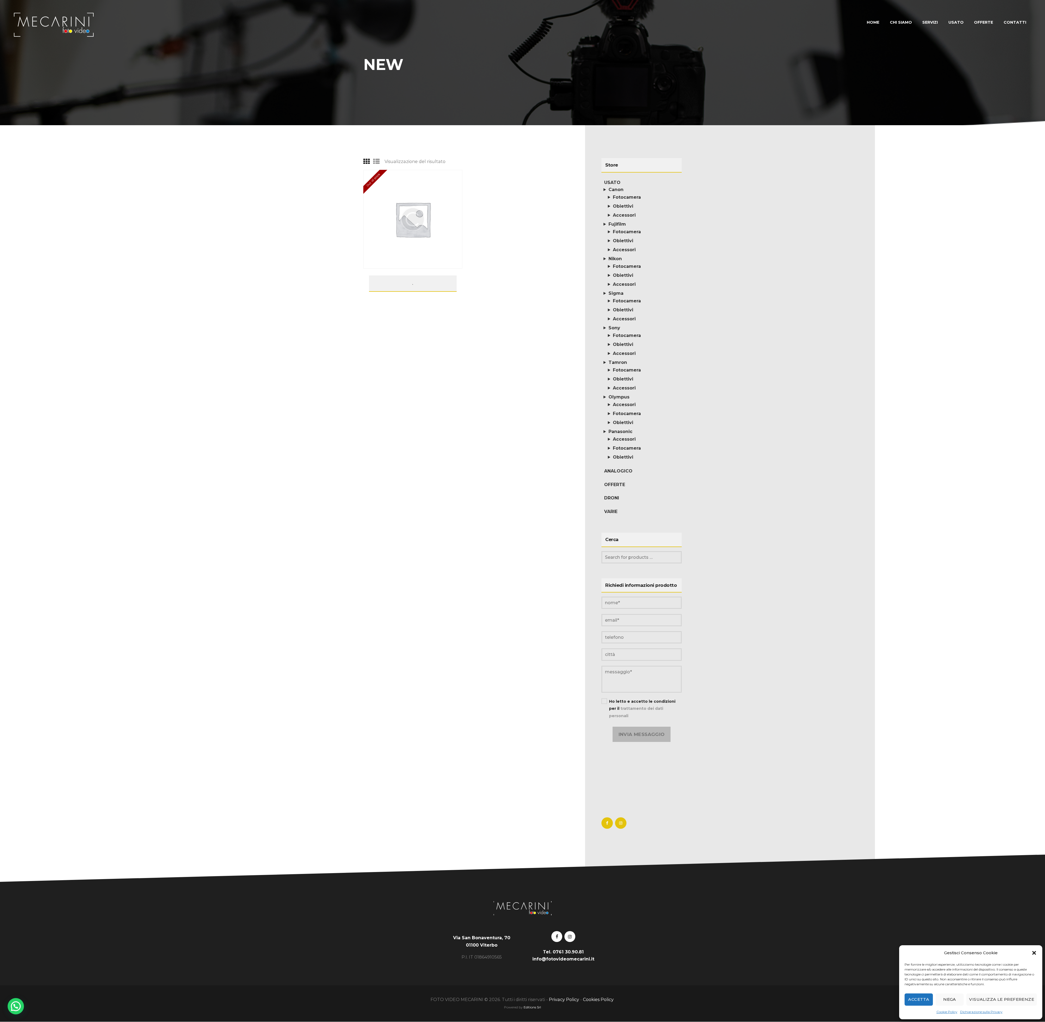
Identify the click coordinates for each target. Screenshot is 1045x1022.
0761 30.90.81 (568, 952)
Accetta (918, 999)
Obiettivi (623, 206)
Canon (615, 189)
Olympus (618, 397)
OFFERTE (614, 484)
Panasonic (620, 431)
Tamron (617, 362)
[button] (1034, 953)
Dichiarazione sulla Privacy (981, 1012)
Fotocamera (627, 197)
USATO (612, 182)
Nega (949, 999)
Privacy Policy (564, 999)
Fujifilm (617, 224)
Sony (614, 327)
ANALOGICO (618, 471)
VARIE (610, 511)
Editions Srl (532, 1007)
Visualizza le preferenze (1001, 999)
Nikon (615, 258)
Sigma (615, 293)
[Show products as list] (376, 161)
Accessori (624, 215)
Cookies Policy (599, 999)
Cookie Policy (946, 1012)
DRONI (611, 498)
